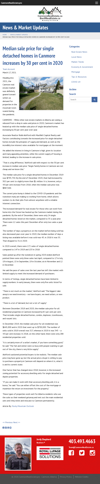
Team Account (9, 69)
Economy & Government (82, 67)
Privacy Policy (66, 476)
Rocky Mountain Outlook (23, 406)
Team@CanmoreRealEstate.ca (81, 447)
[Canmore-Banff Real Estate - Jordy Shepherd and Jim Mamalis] (50, 13)
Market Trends (77, 62)
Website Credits (81, 476)
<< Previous (8, 422)
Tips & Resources (79, 76)
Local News (76, 57)
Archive (72, 89)
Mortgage (75, 72)
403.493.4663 (82, 441)
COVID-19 (75, 82)
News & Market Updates (19, 35)
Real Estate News (79, 52)
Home (5, 35)
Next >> (16, 422)
